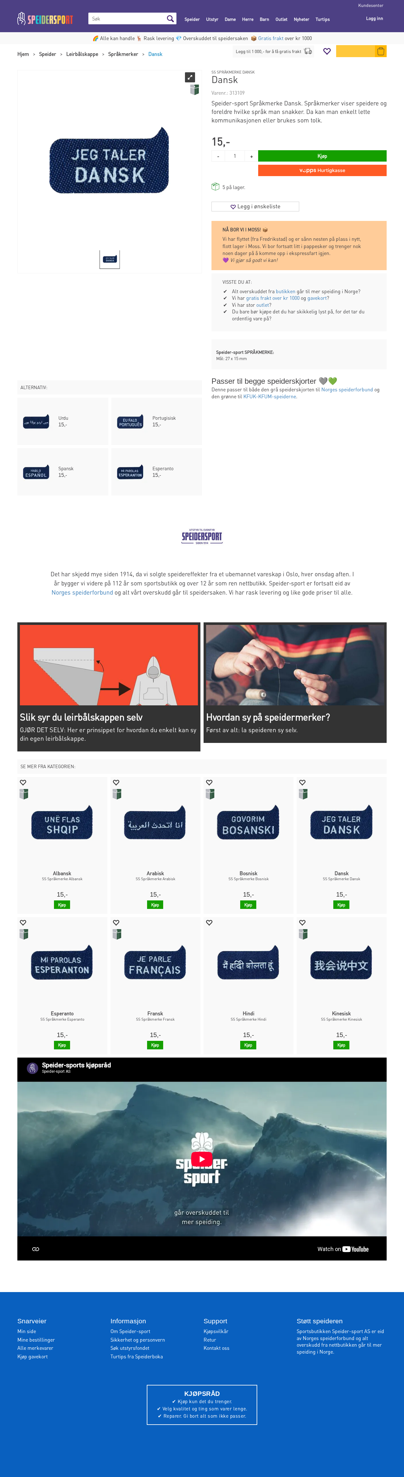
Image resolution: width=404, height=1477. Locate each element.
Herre (247, 19)
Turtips (323, 19)
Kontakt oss (216, 1347)
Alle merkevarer (35, 1347)
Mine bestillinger (36, 1339)
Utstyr (212, 19)
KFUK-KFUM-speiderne (269, 396)
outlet (262, 304)
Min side (26, 1331)
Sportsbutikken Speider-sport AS (333, 1331)
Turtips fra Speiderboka (136, 1356)
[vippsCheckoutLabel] (322, 170)
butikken (285, 291)
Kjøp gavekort (32, 1356)
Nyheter (301, 19)
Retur (210, 1339)
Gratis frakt (270, 38)
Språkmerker (123, 53)
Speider (192, 19)
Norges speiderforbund (347, 389)
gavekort (317, 297)
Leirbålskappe (82, 53)
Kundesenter (370, 5)
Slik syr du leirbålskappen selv (81, 717)
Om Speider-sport (130, 1331)
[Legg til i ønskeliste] (23, 782)
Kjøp (322, 155)
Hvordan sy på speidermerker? (268, 717)
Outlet (282, 19)
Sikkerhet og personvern (137, 1339)
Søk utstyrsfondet (129, 1347)
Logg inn (374, 18)
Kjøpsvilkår (216, 1331)
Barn (264, 19)
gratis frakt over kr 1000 (273, 297)
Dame (230, 19)
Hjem (23, 53)
